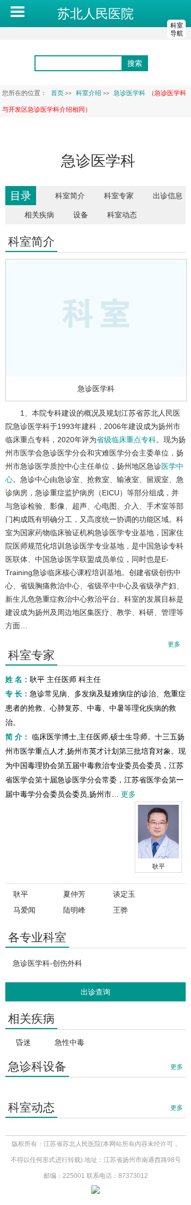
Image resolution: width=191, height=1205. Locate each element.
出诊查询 (95, 992)
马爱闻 (24, 910)
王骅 (120, 910)
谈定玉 (124, 894)
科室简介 (70, 195)
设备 (80, 214)
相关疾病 (39, 214)
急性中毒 (69, 1042)
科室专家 (119, 195)
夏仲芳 (74, 894)
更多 (128, 794)
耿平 (158, 866)
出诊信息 (168, 195)
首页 (57, 93)
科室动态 (122, 214)
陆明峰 (74, 910)
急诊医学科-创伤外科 (47, 963)
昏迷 (23, 1042)
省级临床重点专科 (126, 439)
